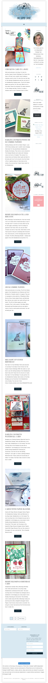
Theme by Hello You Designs (27, 678)
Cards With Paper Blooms (17, 509)
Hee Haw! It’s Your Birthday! (14, 360)
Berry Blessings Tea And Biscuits (17, 215)
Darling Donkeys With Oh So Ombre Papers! (17, 141)
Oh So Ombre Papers (14, 287)
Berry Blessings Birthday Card (17, 582)
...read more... (38, 67)
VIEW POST (18, 94)
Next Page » (22, 618)
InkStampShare (24, 11)
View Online (37, 135)
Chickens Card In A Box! (16, 69)
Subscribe (37, 115)
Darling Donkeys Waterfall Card (13, 435)
